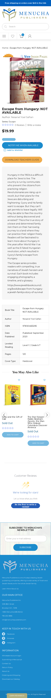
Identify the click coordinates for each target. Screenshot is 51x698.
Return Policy (7, 667)
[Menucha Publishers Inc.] (25, 14)
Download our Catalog (11, 679)
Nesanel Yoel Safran (22, 117)
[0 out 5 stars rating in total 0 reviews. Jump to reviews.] (8, 428)
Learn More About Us (10, 589)
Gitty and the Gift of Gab (12, 418)
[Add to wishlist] (20, 380)
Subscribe (25, 547)
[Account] (30, 36)
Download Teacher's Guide (22, 159)
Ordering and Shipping (11, 675)
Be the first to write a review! (25, 505)
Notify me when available (23, 145)
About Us (5, 671)
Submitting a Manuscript (12, 659)
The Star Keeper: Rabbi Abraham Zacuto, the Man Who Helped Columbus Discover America (37, 422)
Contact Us (6, 663)
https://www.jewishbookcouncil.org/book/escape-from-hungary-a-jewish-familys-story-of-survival (25, 289)
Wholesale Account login (11, 656)
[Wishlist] (13, 36)
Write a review (34, 125)
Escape (12, 121)
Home (5, 48)
